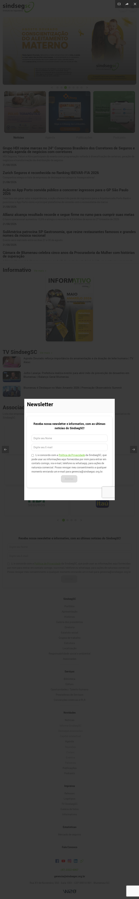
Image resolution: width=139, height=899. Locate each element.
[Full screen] (119, 4)
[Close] (135, 4)
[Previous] (5, 449)
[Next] (133, 449)
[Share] (127, 4)
